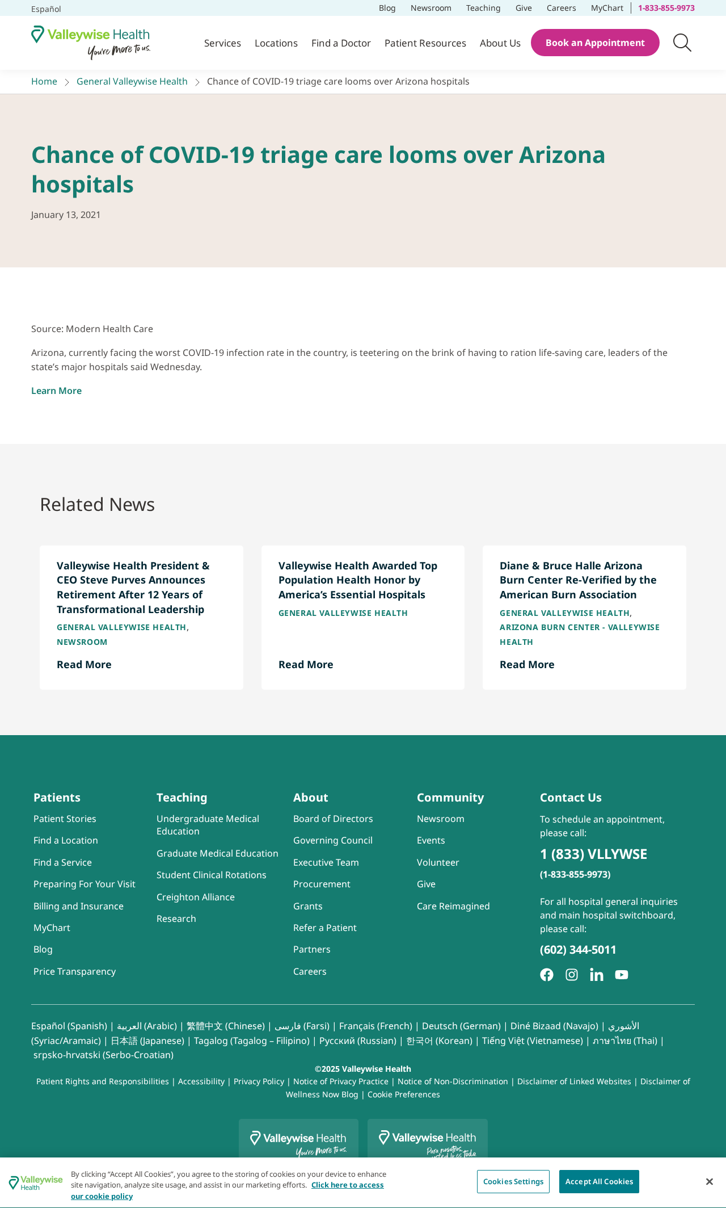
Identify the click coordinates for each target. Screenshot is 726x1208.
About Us (500, 42)
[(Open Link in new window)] (596, 975)
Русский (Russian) (357, 1040)
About (310, 797)
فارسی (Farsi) (302, 1026)
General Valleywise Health (132, 81)
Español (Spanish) (69, 1026)
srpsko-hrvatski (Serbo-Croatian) (103, 1054)
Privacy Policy (259, 1081)
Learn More (56, 390)
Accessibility (201, 1081)
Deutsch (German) (461, 1026)
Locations (276, 42)
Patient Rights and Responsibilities (103, 1081)
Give (524, 7)
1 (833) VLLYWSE (593, 853)
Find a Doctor (341, 42)
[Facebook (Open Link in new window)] (547, 975)
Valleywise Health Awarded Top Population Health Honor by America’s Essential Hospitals (357, 580)
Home (44, 81)
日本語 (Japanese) (147, 1040)
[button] (682, 42)
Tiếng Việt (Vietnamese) (532, 1040)
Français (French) (375, 1026)
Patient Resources (425, 42)
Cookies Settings (513, 1181)
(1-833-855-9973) (575, 874)
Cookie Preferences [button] (404, 1094)
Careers (565, 6)
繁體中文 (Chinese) (226, 1026)
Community (450, 797)
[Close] (709, 1181)
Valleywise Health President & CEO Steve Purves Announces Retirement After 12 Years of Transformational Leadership (133, 587)
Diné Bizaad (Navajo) (554, 1026)
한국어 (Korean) (439, 1040)
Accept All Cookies (599, 1181)
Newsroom (431, 7)
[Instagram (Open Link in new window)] (572, 975)
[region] (363, 1182)
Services (222, 42)
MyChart (610, 6)
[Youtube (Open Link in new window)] (621, 975)
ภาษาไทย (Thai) (625, 1040)
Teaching (483, 7)
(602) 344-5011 (578, 949)
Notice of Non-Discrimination (453, 1081)
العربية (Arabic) (147, 1026)
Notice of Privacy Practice (341, 1081)
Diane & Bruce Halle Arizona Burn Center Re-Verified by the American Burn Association (578, 580)
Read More (84, 664)
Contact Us (571, 797)
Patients (57, 797)
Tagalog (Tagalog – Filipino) (252, 1040)
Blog (387, 7)
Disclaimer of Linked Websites (574, 1081)
